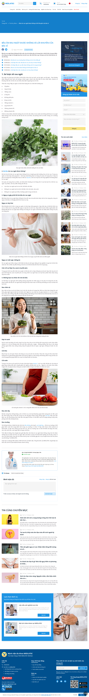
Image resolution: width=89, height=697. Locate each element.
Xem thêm (84, 137)
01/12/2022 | (21, 67)
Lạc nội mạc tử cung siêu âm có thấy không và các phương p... (79, 180)
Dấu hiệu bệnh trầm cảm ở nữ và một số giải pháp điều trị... (79, 227)
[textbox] (74, 114)
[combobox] (74, 114)
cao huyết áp (40, 425)
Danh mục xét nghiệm (67, 9)
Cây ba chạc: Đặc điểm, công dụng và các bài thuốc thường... (79, 250)
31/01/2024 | (22, 65)
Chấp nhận (82, 694)
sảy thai (29, 177)
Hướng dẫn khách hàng (34, 9)
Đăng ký (77, 3)
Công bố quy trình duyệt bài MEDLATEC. (34, 466)
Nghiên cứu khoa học (46, 9)
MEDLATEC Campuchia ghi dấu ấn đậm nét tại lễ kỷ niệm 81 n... (79, 145)
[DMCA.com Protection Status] (7, 687)
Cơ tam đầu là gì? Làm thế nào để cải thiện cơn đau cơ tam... (79, 156)
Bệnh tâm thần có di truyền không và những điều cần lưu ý (79, 203)
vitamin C (35, 363)
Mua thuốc (76, 9)
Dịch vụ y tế (24, 9)
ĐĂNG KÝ (82, 668)
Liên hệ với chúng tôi (74, 65)
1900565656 (6, 664)
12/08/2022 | (22, 62)
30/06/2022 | (22, 60)
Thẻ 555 (59, 9)
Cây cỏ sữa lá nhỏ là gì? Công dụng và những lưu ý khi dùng (79, 215)
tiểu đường (27, 425)
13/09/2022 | (21, 70)
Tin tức (54, 9)
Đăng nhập (84, 3)
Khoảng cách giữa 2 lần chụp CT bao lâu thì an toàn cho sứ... (79, 168)
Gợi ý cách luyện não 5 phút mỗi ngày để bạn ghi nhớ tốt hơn (79, 238)
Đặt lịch (44, 615)
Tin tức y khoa (13, 23)
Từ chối (75, 694)
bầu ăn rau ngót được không (17, 473)
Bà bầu (5, 171)
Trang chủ (4, 23)
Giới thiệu (18, 9)
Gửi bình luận (48, 494)
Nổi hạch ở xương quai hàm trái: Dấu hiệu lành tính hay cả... (79, 191)
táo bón (48, 415)
